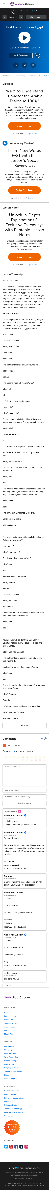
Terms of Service (33, 1185)
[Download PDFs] (33, 65)
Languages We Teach (13, 1068)
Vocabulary (20, 76)
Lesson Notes (35, 76)
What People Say (11, 1057)
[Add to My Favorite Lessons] (16, 65)
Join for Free (24, 126)
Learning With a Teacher (14, 1112)
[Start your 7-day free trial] (12, 1127)
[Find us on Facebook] (16, 1147)
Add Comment (24, 803)
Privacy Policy (18, 1178)
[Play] (5, 143)
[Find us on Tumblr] (21, 1147)
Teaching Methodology (13, 1109)
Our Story (8, 1050)
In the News (9, 1064)
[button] (45, 4)
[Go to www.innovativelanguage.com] (24, 1167)
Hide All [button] (24, 726)
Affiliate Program (10, 1079)
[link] (5, 17)
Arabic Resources (11, 1027)
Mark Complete (21, 55)
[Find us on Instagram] (26, 1147)
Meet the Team (10, 1053)
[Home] (22, 6)
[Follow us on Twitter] (6, 1147)
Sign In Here (33, 134)
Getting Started (10, 1094)
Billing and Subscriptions (14, 1098)
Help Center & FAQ (11, 1091)
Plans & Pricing (10, 1061)
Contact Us (8, 1116)
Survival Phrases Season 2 (24, 11)
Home (6, 1013)
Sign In (12, 751)
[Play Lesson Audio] (24, 38)
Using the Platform (11, 1105)
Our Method (9, 1046)
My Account (8, 1101)
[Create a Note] (24, 65)
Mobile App (8, 1034)
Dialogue (6, 76)
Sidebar (36, 17)
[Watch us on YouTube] (11, 1147)
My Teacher (9, 1030)
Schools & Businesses (13, 1071)
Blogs (6, 1075)
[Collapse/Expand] (24, 738)
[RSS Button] (4, 745)
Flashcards (8, 1020)
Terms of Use (30, 1178)
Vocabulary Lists (10, 1023)
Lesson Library (7, 11)
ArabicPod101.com (31, 1175)
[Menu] (4, 4)
